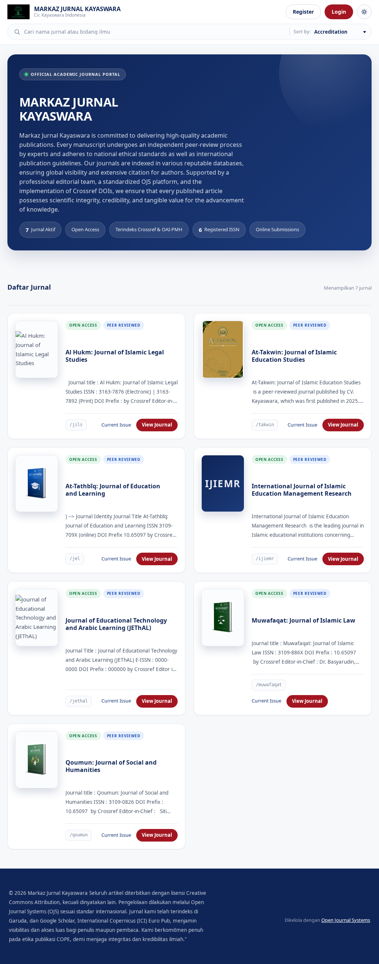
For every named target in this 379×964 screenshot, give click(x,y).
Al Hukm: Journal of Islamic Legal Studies (115, 356)
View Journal (157, 424)
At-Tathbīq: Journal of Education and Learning (113, 490)
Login (339, 11)
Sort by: (302, 31)
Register (303, 11)
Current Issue (116, 424)
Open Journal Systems (345, 920)
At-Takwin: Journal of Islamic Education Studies (294, 356)
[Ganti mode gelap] (364, 11)
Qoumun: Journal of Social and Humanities (111, 766)
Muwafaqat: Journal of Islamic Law (303, 620)
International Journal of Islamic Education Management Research (302, 490)
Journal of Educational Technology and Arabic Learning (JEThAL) (116, 624)
